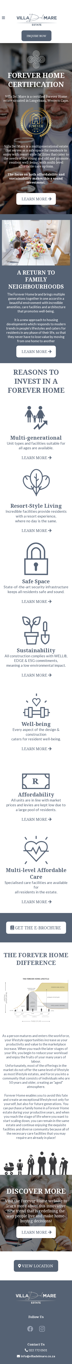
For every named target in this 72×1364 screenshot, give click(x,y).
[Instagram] (42, 1329)
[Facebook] (30, 1329)
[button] (3, 18)
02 (30, 1350)
